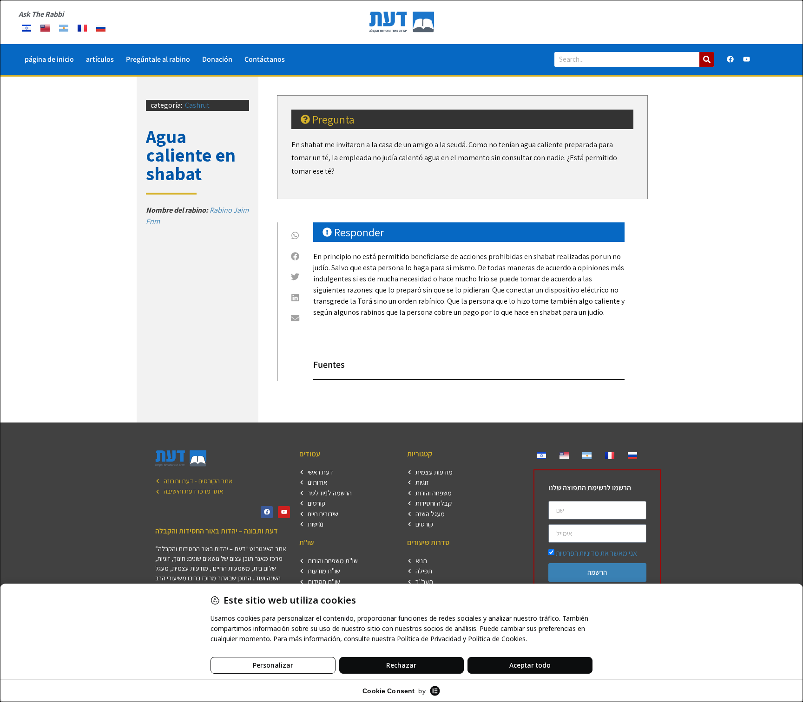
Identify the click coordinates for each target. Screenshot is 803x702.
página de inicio (49, 59)
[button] (295, 235)
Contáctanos (264, 59)
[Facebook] (730, 59)
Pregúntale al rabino (158, 59)
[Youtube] (747, 59)
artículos (100, 59)
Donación (217, 59)
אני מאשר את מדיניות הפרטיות (596, 553)
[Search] (706, 59)
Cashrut (197, 105)
